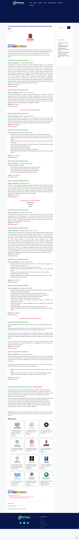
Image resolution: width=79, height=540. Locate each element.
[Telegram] (23, 46)
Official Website (37, 387)
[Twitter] (11, 46)
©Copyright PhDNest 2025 (24, 526)
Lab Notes (32, 5)
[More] (25, 46)
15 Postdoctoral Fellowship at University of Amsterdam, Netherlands (31, 466)
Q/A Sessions (60, 2)
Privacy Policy (43, 523)
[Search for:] (62, 27)
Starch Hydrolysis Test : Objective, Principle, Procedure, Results (64, 49)
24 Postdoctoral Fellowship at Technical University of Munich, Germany (17, 482)
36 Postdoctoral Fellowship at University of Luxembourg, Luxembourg (21, 496)
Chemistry (40, 2)
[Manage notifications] (76, 537)
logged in (15, 508)
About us (42, 519)
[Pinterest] (15, 46)
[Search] (68, 27)
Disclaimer (42, 527)
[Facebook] (9, 46)
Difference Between (52, 2)
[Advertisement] (39, 15)
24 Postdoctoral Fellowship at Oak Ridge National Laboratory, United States (46, 482)
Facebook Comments (20, 505)
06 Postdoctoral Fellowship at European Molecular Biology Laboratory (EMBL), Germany (17, 466)
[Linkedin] (13, 46)
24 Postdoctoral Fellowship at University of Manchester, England (46, 449)
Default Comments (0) (11, 505)
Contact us (42, 521)
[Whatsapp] (19, 46)
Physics (45, 2)
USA (19, 495)
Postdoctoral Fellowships (13, 495)
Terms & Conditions (44, 525)
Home (31, 2)
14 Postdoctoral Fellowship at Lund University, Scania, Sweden (31, 432)
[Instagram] (21, 46)
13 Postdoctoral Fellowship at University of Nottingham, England (46, 466)
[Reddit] (17, 46)
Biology (35, 2)
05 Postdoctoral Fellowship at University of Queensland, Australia (31, 482)
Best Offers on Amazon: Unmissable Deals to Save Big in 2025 (64, 55)
